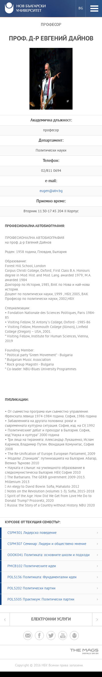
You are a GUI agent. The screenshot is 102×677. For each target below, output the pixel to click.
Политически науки (51, 150)
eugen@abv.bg (51, 191)
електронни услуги (51, 619)
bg (80, 8)
